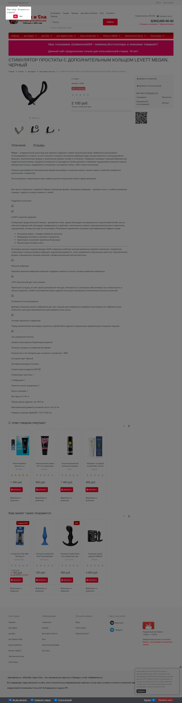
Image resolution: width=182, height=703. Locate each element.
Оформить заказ (165, 700)
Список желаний (65, 700)
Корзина (147, 700)
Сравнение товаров (43, 700)
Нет (21, 16)
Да (15, 16)
